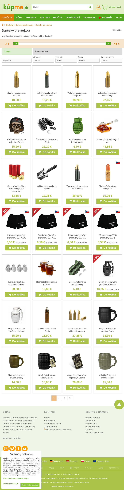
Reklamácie (89, 429)
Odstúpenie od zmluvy (92, 426)
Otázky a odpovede (50, 426)
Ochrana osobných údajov (94, 432)
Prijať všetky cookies (30, 485)
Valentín (106, 17)
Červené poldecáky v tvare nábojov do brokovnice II (16, 188)
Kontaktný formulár (50, 420)
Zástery (45, 17)
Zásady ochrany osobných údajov (61, 482)
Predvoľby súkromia (42, 482)
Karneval (89, 17)
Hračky (57, 17)
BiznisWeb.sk (69, 486)
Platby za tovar (90, 420)
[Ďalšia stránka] (70, 398)
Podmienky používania (81, 482)
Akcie (119, 17)
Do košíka (18, 105)
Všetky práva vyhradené (71, 474)
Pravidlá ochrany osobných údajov (81, 478)
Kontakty (47, 418)
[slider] (15, 43)
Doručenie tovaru (91, 423)
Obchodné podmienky (92, 418)
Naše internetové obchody (52, 423)
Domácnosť (73, 17)
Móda (19, 17)
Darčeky (7, 17)
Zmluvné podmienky (100, 478)
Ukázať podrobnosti (10, 484)
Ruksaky (31, 17)
